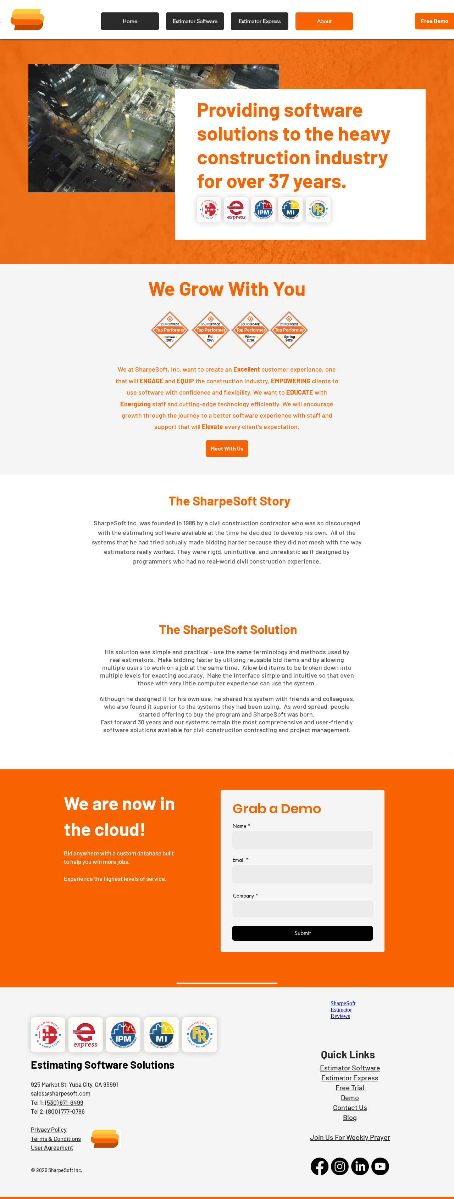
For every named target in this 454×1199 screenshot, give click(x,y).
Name (239, 826)
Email (238, 860)
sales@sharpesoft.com (60, 1093)
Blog (350, 1117)
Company (243, 895)
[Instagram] (340, 1166)
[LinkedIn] (360, 1166)
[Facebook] (319, 1166)
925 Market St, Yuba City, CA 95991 (74, 1084)
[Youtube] (380, 1166)
